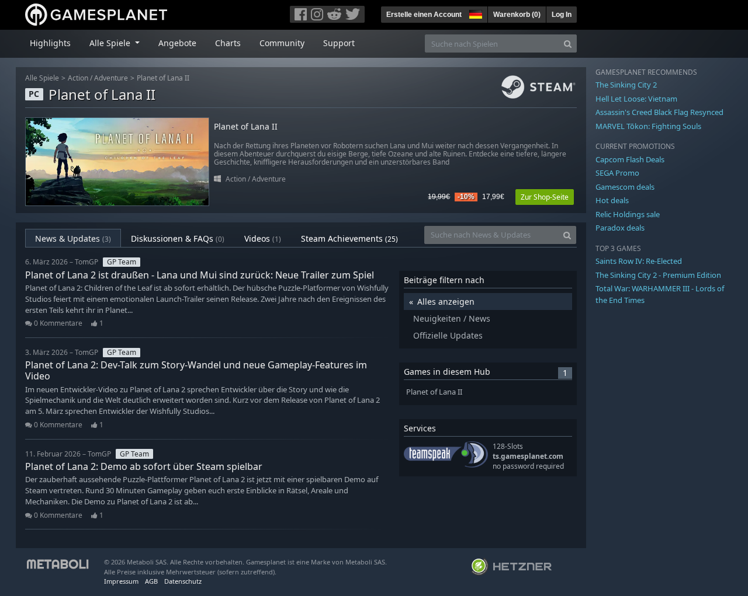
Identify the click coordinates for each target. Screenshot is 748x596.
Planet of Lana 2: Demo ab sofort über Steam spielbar (143, 466)
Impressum (121, 581)
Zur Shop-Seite (545, 197)
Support (339, 42)
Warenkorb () (517, 15)
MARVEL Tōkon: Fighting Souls (648, 126)
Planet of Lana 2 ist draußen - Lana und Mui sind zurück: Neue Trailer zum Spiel (199, 275)
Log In (562, 15)
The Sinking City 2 (626, 84)
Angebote (177, 42)
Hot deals (612, 200)
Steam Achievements (349, 238)
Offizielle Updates (448, 335)
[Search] (568, 43)
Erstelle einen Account (424, 15)
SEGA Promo (617, 173)
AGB (151, 581)
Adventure (111, 78)
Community (281, 42)
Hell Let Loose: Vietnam (636, 98)
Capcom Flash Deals (629, 159)
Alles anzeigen (446, 301)
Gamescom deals (624, 187)
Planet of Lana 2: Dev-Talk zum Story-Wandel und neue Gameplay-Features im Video (196, 370)
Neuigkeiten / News (451, 318)
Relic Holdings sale (627, 214)
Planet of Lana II (163, 78)
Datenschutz (183, 581)
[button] (474, 13)
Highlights (50, 42)
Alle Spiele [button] (111, 42)
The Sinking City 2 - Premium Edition (658, 275)
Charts (228, 42)
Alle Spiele (42, 78)
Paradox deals (620, 227)
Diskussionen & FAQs (177, 238)
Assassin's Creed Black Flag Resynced (659, 112)
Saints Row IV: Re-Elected (638, 261)
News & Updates (73, 238)
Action (78, 78)
